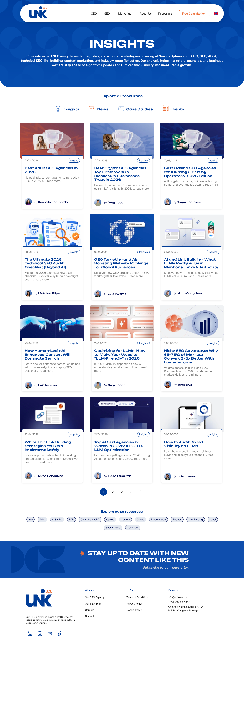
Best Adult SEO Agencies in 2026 (51, 170)
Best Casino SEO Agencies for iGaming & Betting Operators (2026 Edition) (190, 172)
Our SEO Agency (94, 597)
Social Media (113, 527)
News (102, 109)
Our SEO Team (93, 603)
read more (54, 181)
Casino (110, 519)
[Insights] (58, 108)
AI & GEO (57, 519)
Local (213, 519)
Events (177, 109)
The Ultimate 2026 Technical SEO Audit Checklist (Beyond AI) (45, 263)
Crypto (140, 519)
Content (125, 519)
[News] (91, 108)
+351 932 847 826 (179, 602)
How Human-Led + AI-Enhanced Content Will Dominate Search (47, 354)
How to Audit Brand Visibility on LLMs (183, 444)
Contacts (90, 616)
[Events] (165, 108)
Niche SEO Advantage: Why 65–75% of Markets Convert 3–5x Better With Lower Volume (191, 356)
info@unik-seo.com (179, 597)
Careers (89, 609)
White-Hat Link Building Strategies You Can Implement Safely (48, 446)
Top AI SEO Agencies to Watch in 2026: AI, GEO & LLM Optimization (119, 446)
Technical (132, 527)
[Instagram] (39, 633)
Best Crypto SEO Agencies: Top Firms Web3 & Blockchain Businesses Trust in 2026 (121, 174)
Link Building (195, 519)
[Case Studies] (121, 108)
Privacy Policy (134, 603)
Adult (42, 519)
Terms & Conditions (137, 597)
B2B (71, 519)
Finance (177, 519)
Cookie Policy (134, 609)
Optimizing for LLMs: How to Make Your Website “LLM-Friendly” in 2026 (119, 354)
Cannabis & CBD (90, 519)
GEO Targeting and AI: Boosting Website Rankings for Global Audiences (121, 263)
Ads (30, 519)
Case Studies (139, 109)
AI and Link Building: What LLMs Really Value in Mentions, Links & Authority (191, 263)
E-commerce (158, 519)
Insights (71, 109)
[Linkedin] (30, 633)
